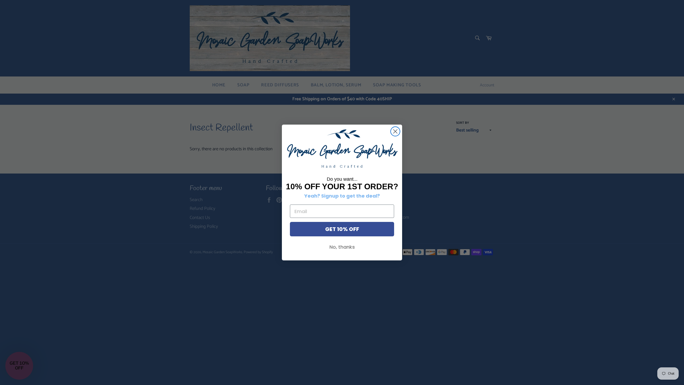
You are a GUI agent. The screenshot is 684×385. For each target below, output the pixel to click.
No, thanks (342, 247)
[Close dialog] (395, 131)
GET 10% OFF (342, 229)
